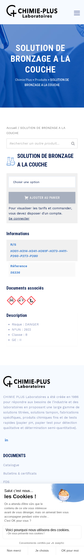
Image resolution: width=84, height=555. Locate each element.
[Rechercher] (73, 143)
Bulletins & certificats (20, 473)
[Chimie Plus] (32, 11)
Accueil (11, 128)
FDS (6, 482)
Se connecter (19, 218)
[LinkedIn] (6, 440)
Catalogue (11, 465)
